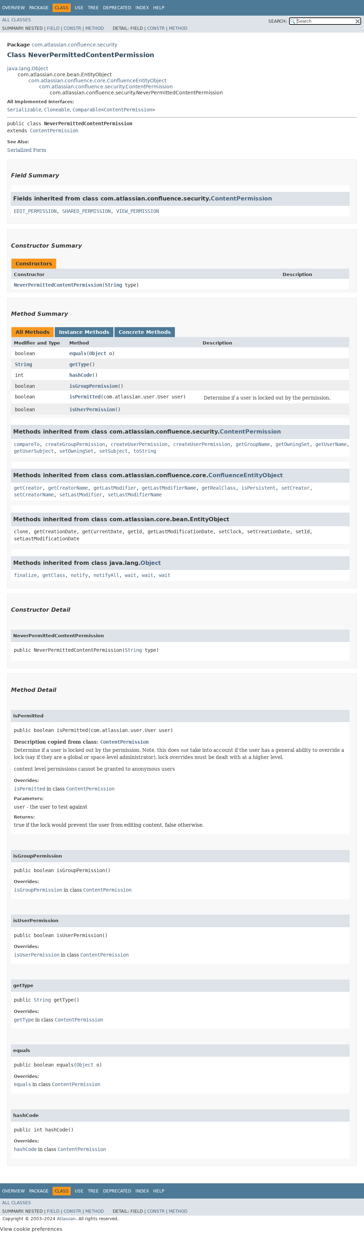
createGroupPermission (75, 444)
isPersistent (258, 488)
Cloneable (57, 109)
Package (39, 7)
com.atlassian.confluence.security (74, 45)
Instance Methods (84, 332)
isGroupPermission (93, 386)
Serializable (24, 109)
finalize (25, 575)
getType (79, 364)
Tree (93, 7)
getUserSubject (34, 451)
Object (97, 353)
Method (94, 28)
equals (77, 353)
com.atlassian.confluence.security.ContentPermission (106, 86)
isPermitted (85, 397)
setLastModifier (80, 494)
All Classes (16, 19)
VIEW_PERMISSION (137, 211)
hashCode (80, 375)
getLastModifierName (169, 488)
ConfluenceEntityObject (245, 475)
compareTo (26, 444)
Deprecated (117, 7)
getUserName (331, 444)
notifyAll (106, 575)
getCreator (28, 488)
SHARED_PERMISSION (86, 211)
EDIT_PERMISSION (35, 211)
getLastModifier (114, 488)
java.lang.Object (27, 68)
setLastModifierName (135, 494)
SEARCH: (277, 21)
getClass (53, 575)
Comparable (87, 109)
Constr (72, 28)
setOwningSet (76, 451)
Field (53, 28)
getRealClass (219, 488)
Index (142, 7)
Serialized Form (26, 150)
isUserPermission (92, 409)
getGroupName (253, 444)
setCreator (295, 488)
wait (130, 575)
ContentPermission (128, 109)
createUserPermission (139, 444)
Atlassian (66, 1218)
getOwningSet (292, 444)
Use (79, 7)
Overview (13, 7)
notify (79, 575)
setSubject (113, 451)
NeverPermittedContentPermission (58, 285)
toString (144, 451)
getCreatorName (68, 488)
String (113, 285)
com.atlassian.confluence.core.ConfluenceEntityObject (97, 80)
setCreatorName (34, 494)
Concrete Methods (145, 332)
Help (158, 7)
